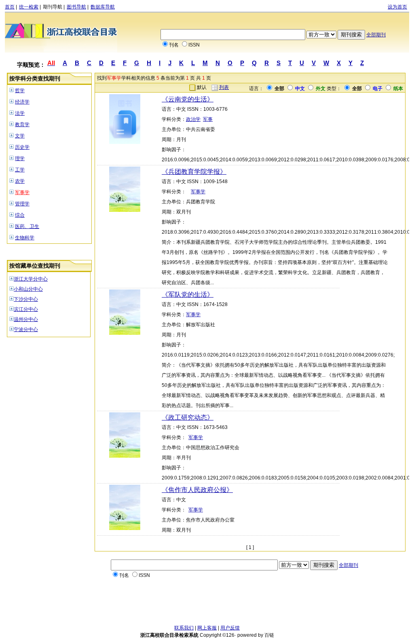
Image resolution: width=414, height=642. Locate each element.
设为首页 (397, 7)
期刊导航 (52, 7)
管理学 (22, 204)
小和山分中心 (28, 289)
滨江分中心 (26, 309)
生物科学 (24, 238)
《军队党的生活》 (187, 294)
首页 (10, 7)
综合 (20, 215)
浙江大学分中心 (31, 279)
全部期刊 (376, 35)
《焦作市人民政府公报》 (197, 489)
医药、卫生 (27, 226)
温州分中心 (26, 319)
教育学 (22, 124)
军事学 (22, 192)
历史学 (22, 147)
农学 (20, 181)
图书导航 (76, 7)
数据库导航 (103, 7)
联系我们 (184, 628)
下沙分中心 (26, 299)
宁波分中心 (26, 329)
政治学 (193, 119)
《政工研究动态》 (187, 417)
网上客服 (207, 628)
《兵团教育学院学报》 (194, 171)
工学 (20, 170)
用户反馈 (230, 628)
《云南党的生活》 (187, 99)
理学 (20, 158)
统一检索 (28, 7)
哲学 (20, 90)
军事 (208, 119)
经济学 (22, 102)
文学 (20, 136)
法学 (20, 113)
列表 (224, 87)
